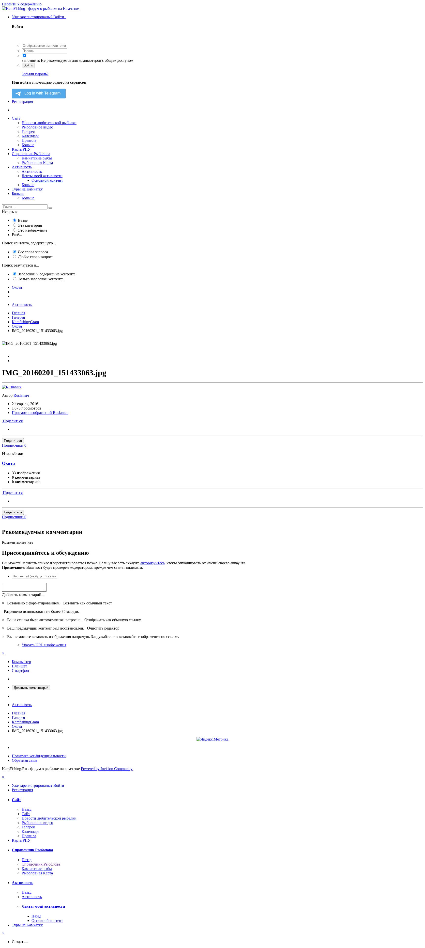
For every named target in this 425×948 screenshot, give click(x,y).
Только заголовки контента (40, 279)
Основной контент (47, 180)
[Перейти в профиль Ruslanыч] (11, 387)
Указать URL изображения (44, 645)
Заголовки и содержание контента (47, 274)
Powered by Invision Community (107, 769)
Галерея (28, 131)
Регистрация (22, 101)
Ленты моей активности (42, 176)
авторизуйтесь (152, 563)
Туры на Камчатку (27, 189)
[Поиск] (50, 208)
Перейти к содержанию (22, 4)
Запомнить (31, 60)
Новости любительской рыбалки (49, 123)
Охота (8, 463)
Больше (28, 145)
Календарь (30, 136)
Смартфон (20, 670)
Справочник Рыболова (31, 154)
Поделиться (12, 421)
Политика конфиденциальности (39, 756)
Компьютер (21, 662)
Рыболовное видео (37, 127)
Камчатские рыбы (37, 158)
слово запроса (35, 257)
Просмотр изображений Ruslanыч (40, 413)
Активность (22, 167)
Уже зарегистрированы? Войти (39, 17)
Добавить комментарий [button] (31, 688)
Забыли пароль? (35, 74)
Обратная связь (24, 760)
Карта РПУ (21, 149)
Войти (28, 65)
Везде (23, 220)
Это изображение (32, 230)
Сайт (16, 118)
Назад (26, 809)
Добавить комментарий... (23, 595)
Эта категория (30, 225)
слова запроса (33, 252)
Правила (29, 140)
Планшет (19, 666)
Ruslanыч (21, 395)
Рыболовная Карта (37, 162)
